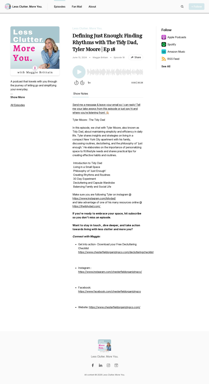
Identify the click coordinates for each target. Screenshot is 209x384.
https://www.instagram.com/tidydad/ (94, 198)
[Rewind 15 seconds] (76, 82)
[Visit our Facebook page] (92, 365)
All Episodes (17, 105)
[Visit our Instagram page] (108, 365)
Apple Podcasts (176, 37)
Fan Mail (77, 6)
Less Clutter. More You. (27, 6)
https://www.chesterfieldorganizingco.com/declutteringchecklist (115, 252)
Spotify (171, 44)
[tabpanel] (107, 208)
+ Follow (196, 6)
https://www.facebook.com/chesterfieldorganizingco (109, 291)
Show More (17, 97)
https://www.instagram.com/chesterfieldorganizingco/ (110, 271)
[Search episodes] (182, 7)
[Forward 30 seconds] (82, 82)
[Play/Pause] (79, 71)
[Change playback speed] (89, 82)
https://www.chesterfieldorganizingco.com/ (114, 307)
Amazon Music (176, 51)
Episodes (59, 6)
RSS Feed (173, 58)
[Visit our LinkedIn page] (100, 365)
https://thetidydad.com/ (86, 206)
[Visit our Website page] (116, 365)
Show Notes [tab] (80, 93)
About (92, 6)
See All (165, 66)
